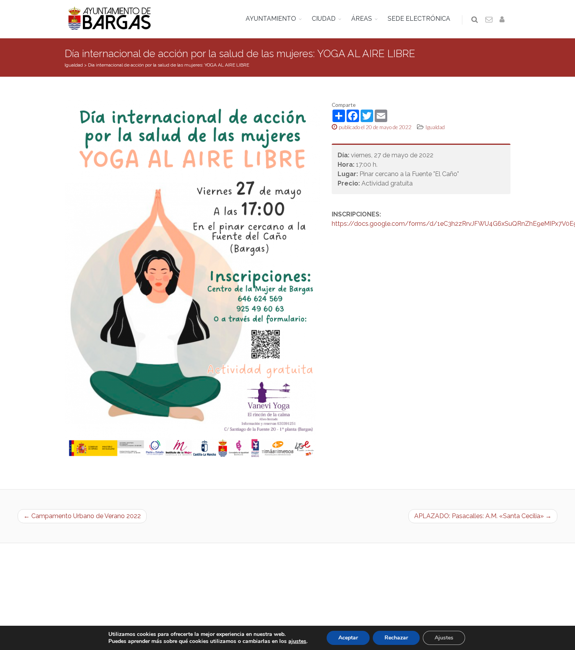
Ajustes (444, 637)
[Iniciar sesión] (503, 20)
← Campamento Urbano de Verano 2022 (82, 516)
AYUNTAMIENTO (271, 18)
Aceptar (348, 637)
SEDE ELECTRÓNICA (419, 18)
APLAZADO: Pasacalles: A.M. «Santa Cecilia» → (483, 516)
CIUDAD (324, 18)
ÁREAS (361, 18)
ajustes (297, 641)
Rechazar (396, 637)
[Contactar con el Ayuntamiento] (489, 20)
